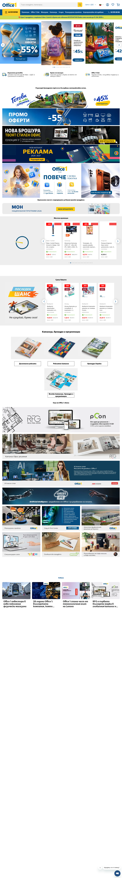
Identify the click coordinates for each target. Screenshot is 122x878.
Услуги (61, 12)
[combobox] (90, 5)
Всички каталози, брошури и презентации (61, 395)
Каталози (53, 12)
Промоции (25, 12)
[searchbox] (50, 4)
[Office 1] (9, 4)
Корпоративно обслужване (93, 12)
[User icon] (107, 4)
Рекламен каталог (61, 364)
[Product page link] (53, 229)
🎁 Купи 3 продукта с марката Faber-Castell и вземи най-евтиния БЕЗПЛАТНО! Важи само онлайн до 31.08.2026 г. (61, 17)
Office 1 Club (35, 12)
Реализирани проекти (73, 12)
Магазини (44, 12)
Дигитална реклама (27, 364)
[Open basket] (118, 4)
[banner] (63, 43)
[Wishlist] (112, 4)
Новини (61, 578)
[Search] (80, 4)
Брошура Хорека (94, 364)
